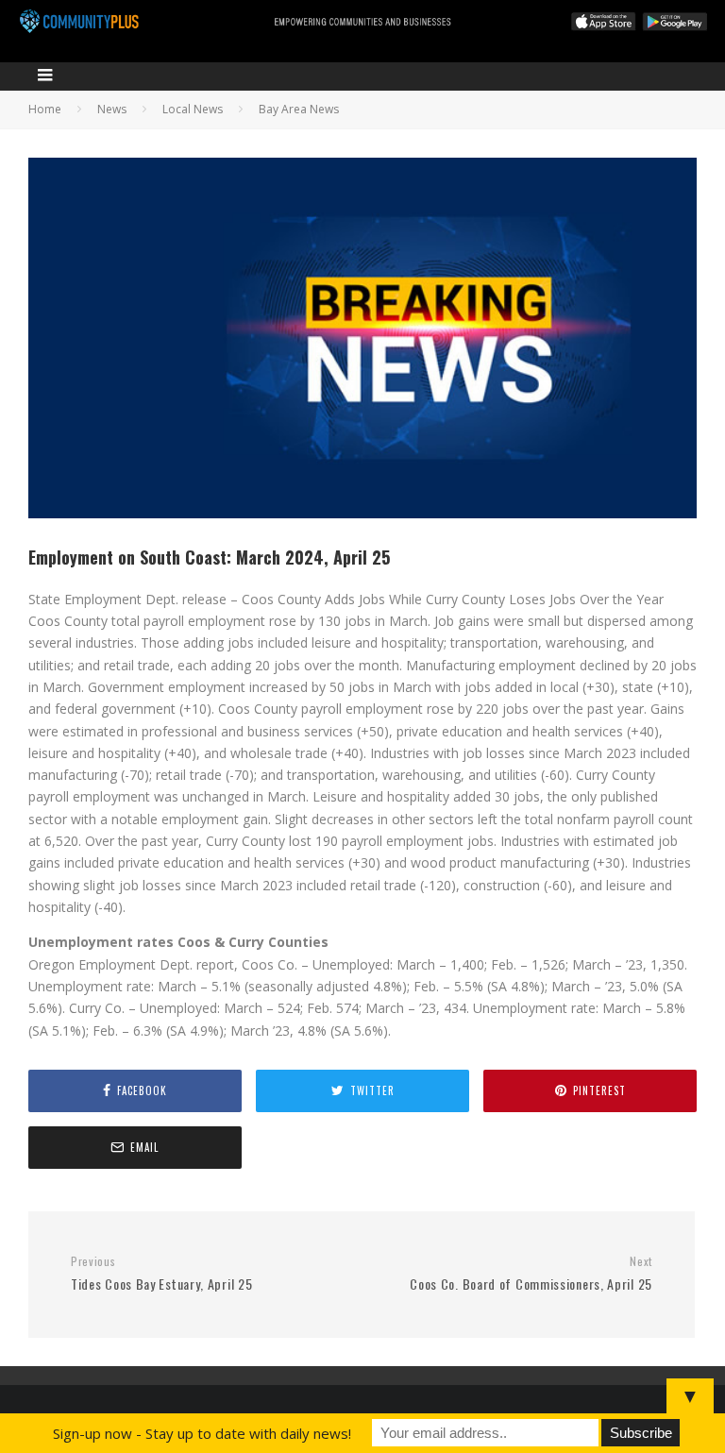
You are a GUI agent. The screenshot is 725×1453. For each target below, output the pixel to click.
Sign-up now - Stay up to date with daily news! (202, 1433)
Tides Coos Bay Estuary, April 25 (161, 1274)
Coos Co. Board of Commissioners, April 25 (531, 1274)
